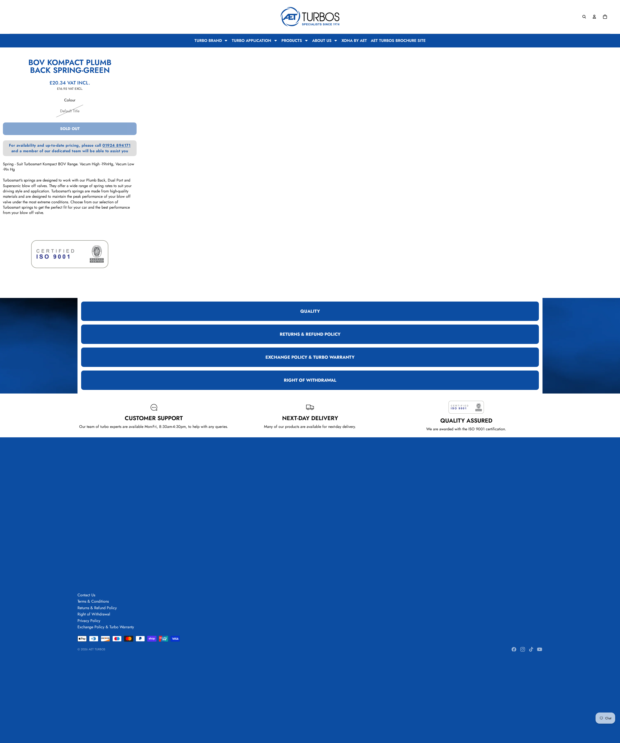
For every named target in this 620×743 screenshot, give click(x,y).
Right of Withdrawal (94, 614)
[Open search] (584, 16)
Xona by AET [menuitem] (354, 40)
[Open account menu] (594, 16)
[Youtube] (539, 649)
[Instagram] (523, 649)
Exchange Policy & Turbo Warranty (106, 627)
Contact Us (86, 595)
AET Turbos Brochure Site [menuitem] (398, 40)
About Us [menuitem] (322, 40)
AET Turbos (97, 649)
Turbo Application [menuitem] (251, 40)
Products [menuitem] (291, 40)
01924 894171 (116, 145)
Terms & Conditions (93, 601)
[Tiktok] (531, 649)
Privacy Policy (89, 620)
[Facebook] (514, 649)
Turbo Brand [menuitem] (208, 40)
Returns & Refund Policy (97, 608)
